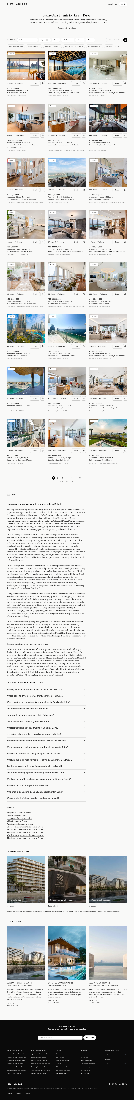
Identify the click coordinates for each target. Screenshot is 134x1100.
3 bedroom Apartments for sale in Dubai (25, 832)
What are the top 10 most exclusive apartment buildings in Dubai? (39, 779)
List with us (112, 4)
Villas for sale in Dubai (17, 815)
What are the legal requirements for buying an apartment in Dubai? (39, 760)
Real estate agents (62, 1073)
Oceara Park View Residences (108, 912)
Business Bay (53, 145)
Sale (8, 495)
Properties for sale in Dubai (19, 812)
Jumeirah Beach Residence (17, 145)
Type (43, 40)
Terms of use (85, 1073)
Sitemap (9, 1093)
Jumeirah (10, 408)
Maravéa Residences (88, 912)
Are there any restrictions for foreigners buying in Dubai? (34, 766)
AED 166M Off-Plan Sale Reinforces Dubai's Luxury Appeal (103, 984)
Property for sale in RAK (14, 1067)
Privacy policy (85, 1067)
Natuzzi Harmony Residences (63, 900)
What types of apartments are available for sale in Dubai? (34, 689)
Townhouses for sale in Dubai (16, 1070)
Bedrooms (68, 40)
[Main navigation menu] (123, 4)
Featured (115, 40)
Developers (60, 1057)
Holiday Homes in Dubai (39, 1060)
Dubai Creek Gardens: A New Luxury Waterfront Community (19, 984)
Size (55, 40)
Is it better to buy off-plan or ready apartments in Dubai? (34, 734)
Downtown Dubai (95, 304)
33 (80, 478)
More (90, 40)
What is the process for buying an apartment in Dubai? (33, 753)
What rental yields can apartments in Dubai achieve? (32, 728)
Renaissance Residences (41, 912)
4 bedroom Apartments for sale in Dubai (25, 835)
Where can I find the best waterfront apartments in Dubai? (35, 696)
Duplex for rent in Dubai (39, 1057)
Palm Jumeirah (12, 93)
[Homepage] (17, 4)
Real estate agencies (63, 1070)
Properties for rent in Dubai (19, 818)
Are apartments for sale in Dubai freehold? (27, 708)
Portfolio (18, 1093)
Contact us (84, 1057)
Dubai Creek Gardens (100, 900)
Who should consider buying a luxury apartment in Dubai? (35, 792)
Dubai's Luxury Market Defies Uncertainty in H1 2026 (60, 984)
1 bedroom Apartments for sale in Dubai (25, 826)
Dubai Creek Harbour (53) (74, 46)
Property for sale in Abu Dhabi (16, 1057)
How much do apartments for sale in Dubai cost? (30, 715)
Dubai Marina (12, 460)
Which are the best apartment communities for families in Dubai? (38, 702)
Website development (88, 1063)
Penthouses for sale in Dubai (16, 1060)
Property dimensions (112, 1051)
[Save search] (125, 40)
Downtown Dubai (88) (52, 46)
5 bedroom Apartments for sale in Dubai (25, 838)
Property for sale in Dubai (15, 1063)
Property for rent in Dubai (39, 1067)
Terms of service (86, 1070)
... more (103, 22)
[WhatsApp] (43, 83)
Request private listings (67, 28)
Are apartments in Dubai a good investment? (28, 721)
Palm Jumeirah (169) (15, 46)
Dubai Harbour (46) (95, 46)
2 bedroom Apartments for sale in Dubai (25, 829)
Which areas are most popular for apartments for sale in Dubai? (37, 747)
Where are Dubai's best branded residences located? (33, 798)
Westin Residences (24, 912)
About (83, 1054)
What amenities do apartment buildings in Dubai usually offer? (37, 740)
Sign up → (90, 1038)
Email (35, 83)
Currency (108, 1060)
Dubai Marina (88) (34, 46)
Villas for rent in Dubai (17, 821)
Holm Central (74, 912)
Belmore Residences (60, 912)
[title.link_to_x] (109, 1084)
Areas (58, 1054)
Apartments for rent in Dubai (20, 824)
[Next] (42, 65)
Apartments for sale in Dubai (16, 1054)
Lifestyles (59, 1063)
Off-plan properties (62, 1067)
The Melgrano (15, 900)
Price (80, 40)
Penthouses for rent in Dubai (40, 1063)
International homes (62, 1060)
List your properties (87, 1060)
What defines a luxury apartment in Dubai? (27, 785)
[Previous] (9, 65)
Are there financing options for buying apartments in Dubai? (36, 772)
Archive (27, 1093)
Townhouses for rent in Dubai (41, 1070)
